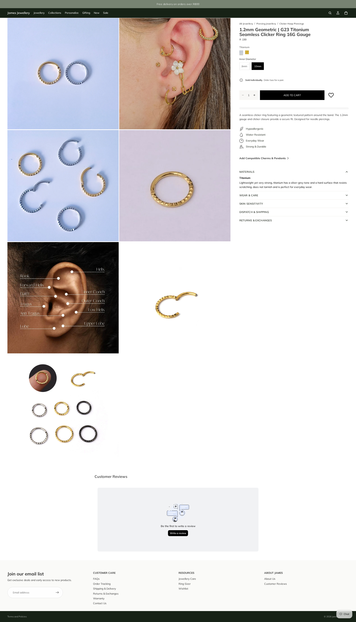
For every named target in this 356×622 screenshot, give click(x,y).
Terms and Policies (17, 616)
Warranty (98, 598)
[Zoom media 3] (63, 185)
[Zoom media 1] (63, 73)
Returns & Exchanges (105, 593)
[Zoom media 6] (174, 297)
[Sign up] (57, 592)
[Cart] (346, 13)
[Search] (330, 13)
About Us (269, 578)
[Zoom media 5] (63, 297)
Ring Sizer (185, 583)
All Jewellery (246, 23)
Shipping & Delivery (104, 588)
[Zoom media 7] (63, 409)
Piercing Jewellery (266, 23)
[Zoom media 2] (174, 73)
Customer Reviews (275, 583)
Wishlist (183, 588)
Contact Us (99, 603)
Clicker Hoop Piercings (291, 23)
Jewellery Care (187, 578)
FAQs (96, 578)
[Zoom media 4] (174, 185)
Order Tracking (102, 583)
